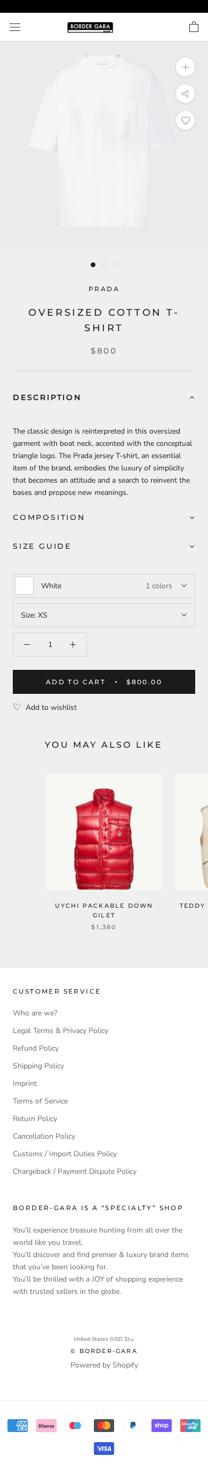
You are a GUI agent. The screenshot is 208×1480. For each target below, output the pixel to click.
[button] (104, 398)
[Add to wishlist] (185, 120)
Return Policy (35, 1119)
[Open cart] (193, 27)
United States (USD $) (101, 1339)
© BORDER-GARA (104, 1351)
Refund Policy (36, 1048)
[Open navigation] (15, 27)
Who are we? (35, 1013)
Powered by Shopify (104, 1365)
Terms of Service (40, 1101)
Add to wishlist (51, 707)
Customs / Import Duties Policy (65, 1154)
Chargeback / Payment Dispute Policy (75, 1171)
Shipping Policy (38, 1066)
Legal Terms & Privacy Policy (60, 1031)
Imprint (25, 1083)
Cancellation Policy (44, 1136)
